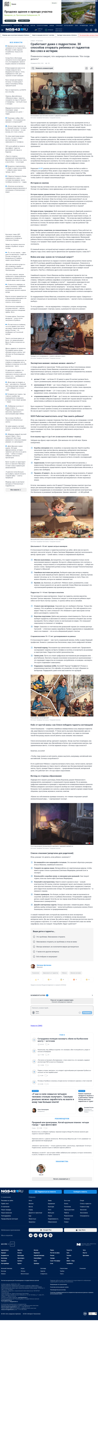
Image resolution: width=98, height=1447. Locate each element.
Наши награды (6, 1210)
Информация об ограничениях (58, 1284)
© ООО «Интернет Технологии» (32, 1314)
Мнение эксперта (76, 973)
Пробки (49, 30)
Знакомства (18, 25)
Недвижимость (6, 25)
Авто (30, 1200)
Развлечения (68, 1216)
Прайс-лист (5, 1203)
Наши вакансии (6, 1213)
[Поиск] (86, 30)
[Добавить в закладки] (86, 68)
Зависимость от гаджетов (50, 973)
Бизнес (31, 1203)
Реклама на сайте (7, 1200)
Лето (49, 1210)
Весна (31, 1207)
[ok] (40, 1235)
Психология (35, 973)
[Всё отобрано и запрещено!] (34, 956)
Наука (50, 1216)
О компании (5, 1207)
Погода (26, 25)
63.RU (41, 168)
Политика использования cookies (59, 1287)
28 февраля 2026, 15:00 (37, 63)
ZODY (76, 25)
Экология (83, 1210)
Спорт (82, 1200)
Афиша (51, 25)
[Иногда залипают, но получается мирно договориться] (34, 947)
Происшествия (69, 1210)
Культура (51, 1207)
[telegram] (31, 1235)
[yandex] (50, 1235)
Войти (37, 1013)
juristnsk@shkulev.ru (6, 1300)
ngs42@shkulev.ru (22, 1297)
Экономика (84, 1213)
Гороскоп (59, 25)
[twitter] (45, 1235)
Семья (66, 1222)
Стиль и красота (85, 1203)
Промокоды (84, 25)
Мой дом (51, 1213)
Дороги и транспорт (35, 1213)
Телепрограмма (42, 25)
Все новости (16, 42)
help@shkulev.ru (13, 1301)
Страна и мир (84, 1207)
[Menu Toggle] (2, 30)
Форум (33, 25)
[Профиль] (95, 30)
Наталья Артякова (44, 965)
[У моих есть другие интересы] (34, 951)
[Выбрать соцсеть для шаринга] (91, 68)
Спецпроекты (84, 1216)
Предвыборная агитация (9, 1219)
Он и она (67, 1200)
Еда (30, 1216)
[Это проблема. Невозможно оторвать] (34, 937)
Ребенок (64, 973)
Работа (66, 1213)
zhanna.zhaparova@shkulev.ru (9, 1307)
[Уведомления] (91, 30)
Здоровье (32, 1222)
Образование (52, 1222)
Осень (66, 1203)
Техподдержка (6, 1216)
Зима (49, 1200)
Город (31, 1210)
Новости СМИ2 (36, 1026)
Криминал (51, 1203)
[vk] (36, 1235)
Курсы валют (68, 25)
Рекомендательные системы (58, 1289)
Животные (32, 1219)
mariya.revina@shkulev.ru (7, 1309)
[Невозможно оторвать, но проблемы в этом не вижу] (34, 942)
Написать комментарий (44, 68)
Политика (67, 1207)
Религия (67, 1219)
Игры (91, 25)
